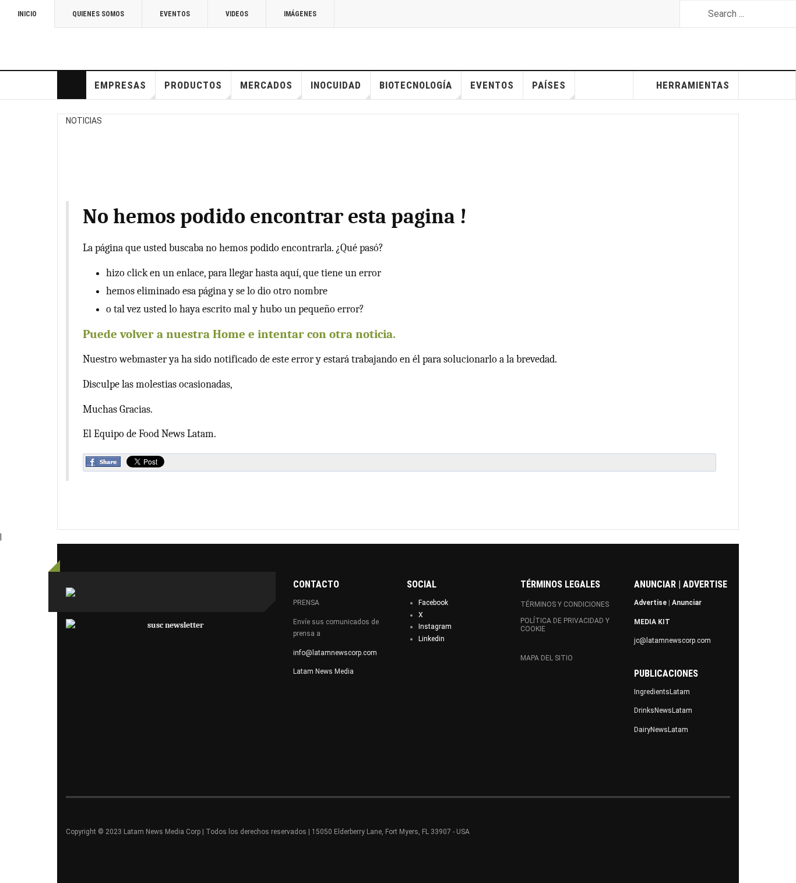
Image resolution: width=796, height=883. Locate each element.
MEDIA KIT (652, 622)
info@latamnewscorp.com (335, 653)
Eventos (175, 14)
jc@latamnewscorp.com (672, 640)
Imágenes (300, 14)
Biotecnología (415, 85)
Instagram (435, 626)
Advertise (650, 603)
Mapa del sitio (546, 658)
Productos (193, 85)
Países (549, 85)
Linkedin (431, 639)
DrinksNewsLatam (663, 710)
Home (71, 85)
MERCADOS (266, 85)
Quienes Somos (98, 14)
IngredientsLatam (662, 692)
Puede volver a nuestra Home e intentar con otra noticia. (239, 334)
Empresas (120, 85)
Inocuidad (336, 85)
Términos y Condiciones (564, 604)
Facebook (433, 603)
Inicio (27, 14)
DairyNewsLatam (661, 730)
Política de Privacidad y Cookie (565, 625)
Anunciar (687, 603)
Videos (237, 14)
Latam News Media (323, 671)
